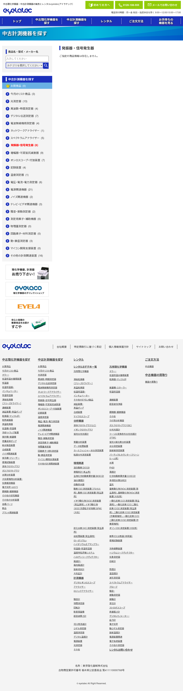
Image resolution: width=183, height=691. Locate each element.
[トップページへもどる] (43, 11)
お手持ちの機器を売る (166, 21)
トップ (17, 21)
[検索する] (46, 65)
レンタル (106, 21)
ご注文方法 (136, 21)
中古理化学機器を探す (46, 21)
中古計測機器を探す (77, 21)
